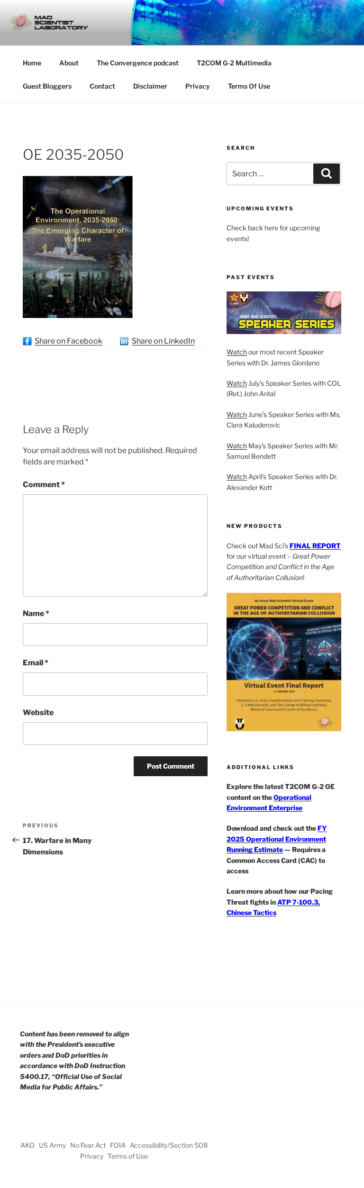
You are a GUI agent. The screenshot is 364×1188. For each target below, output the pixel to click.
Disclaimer (150, 86)
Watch (237, 352)
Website (38, 712)
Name (36, 613)
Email (35, 662)
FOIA (118, 1145)
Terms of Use (128, 1156)
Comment (44, 484)
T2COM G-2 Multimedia (234, 63)
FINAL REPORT (315, 546)
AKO (27, 1145)
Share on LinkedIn (163, 340)
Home (32, 63)
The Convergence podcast (138, 63)
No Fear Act (88, 1145)
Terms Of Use (249, 86)
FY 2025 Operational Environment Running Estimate (277, 838)
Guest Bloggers (47, 86)
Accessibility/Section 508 (169, 1145)
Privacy (197, 86)
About (69, 63)
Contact (102, 86)
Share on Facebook (68, 340)
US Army (52, 1145)
